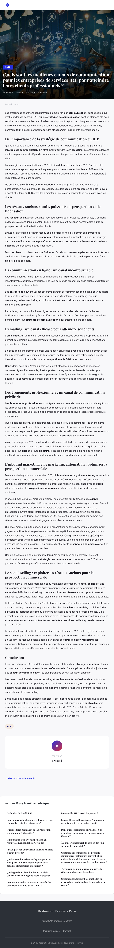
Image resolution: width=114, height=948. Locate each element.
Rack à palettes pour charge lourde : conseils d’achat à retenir (30, 851)
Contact (67, 931)
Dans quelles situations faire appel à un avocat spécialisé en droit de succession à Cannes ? (82, 833)
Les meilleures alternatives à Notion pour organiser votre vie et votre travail (82, 821)
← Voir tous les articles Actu (20, 778)
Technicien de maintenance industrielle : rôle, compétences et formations (82, 870)
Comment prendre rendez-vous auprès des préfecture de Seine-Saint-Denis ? (29, 884)
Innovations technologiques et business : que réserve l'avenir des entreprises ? (30, 821)
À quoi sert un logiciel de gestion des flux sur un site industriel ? (82, 844)
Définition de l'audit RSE (19, 813)
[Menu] (106, 5)
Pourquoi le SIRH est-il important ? (79, 813)
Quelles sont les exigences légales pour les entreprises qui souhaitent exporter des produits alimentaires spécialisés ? (29, 862)
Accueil (8, 104)
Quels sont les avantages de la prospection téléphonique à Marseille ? (28, 831)
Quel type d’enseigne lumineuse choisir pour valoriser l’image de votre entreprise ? (29, 874)
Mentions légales (51, 931)
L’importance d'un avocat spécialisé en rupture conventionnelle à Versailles (26, 841)
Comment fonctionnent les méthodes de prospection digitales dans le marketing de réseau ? (83, 882)
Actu (8, 67)
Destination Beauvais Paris (57, 911)
